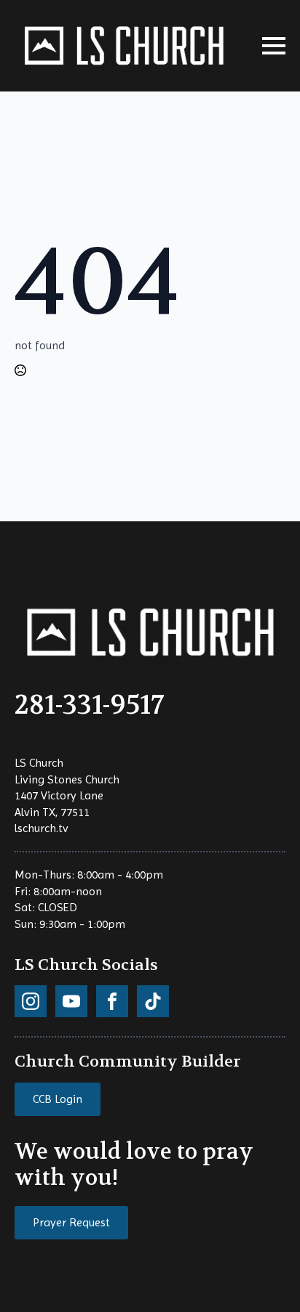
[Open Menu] (273, 45)
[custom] (31, 1001)
